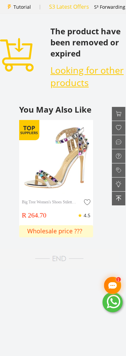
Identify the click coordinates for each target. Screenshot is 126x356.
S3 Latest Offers (69, 6)
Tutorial (22, 7)
